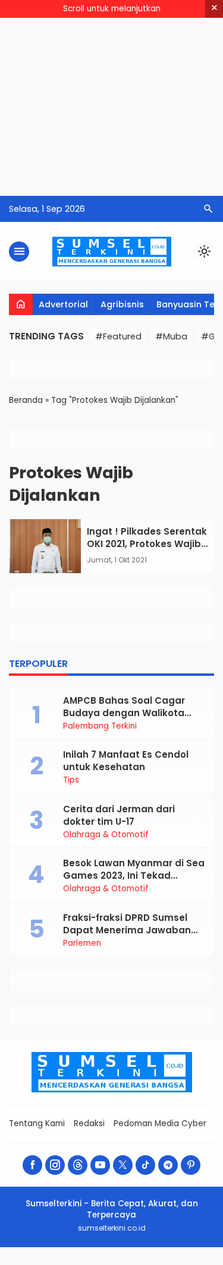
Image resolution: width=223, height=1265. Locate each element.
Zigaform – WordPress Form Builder (33, 1263)
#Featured (118, 336)
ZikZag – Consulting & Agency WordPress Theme (59, 1263)
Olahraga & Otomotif (106, 835)
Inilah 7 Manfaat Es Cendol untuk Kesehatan (126, 760)
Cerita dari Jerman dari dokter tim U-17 (119, 815)
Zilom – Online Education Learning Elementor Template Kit (92, 1263)
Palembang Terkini (100, 726)
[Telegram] (168, 1165)
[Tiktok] (145, 1165)
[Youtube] (100, 1165)
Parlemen (82, 943)
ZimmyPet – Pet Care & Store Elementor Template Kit (159, 1263)
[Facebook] (32, 1165)
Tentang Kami (37, 1123)
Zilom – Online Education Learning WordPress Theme (125, 1263)
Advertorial (63, 304)
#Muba (171, 336)
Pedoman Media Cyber (160, 1123)
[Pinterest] (190, 1165)
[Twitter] (123, 1165)
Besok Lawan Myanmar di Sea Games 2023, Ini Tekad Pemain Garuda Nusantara (134, 875)
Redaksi (89, 1123)
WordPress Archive (15, 1263)
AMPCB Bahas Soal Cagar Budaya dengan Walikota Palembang (124, 713)
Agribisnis (122, 304)
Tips (71, 780)
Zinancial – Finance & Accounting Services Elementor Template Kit (195, 1263)
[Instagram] (55, 1165)
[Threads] (77, 1165)
